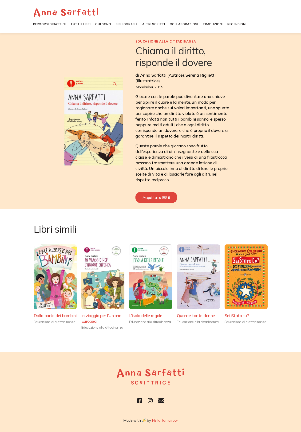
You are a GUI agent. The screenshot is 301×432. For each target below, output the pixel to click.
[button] (156, 197)
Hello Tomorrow (165, 420)
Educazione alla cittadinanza (165, 41)
